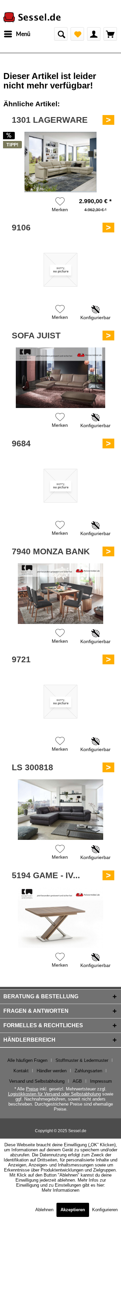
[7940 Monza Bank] (60, 593)
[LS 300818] (60, 809)
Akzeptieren (73, 1209)
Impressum (101, 1081)
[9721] (60, 701)
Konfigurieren (105, 1209)
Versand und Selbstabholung (37, 1081)
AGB (77, 1081)
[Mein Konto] (93, 34)
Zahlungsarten (88, 1070)
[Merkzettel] (77, 34)
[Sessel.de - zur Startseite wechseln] (32, 18)
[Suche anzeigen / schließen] (61, 34)
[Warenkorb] (110, 34)
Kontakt (21, 1070)
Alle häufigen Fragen (27, 1060)
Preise (32, 1088)
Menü (23, 33)
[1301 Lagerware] (60, 162)
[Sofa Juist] (60, 377)
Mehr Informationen (60, 1190)
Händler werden (52, 1070)
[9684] (60, 485)
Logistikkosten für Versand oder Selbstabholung (54, 1094)
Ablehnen (45, 1209)
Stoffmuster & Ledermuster (81, 1060)
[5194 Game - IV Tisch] (60, 917)
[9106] (60, 269)
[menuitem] (17, 34)
